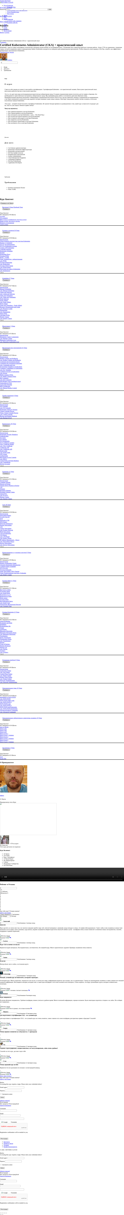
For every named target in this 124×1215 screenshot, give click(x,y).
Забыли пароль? (5, 1100)
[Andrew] (13, 792)
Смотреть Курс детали (7, 52)
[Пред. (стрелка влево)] (0, 1214)
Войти (2, 32)
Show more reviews (5, 1076)
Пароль (2, 1090)
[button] (7, 938)
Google (5, 1122)
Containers (3, 42)
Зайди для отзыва (5, 913)
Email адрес (3, 1087)
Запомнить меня (7, 1094)
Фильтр (13, 916)
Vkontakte (13, 1122)
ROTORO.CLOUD (6, 7)
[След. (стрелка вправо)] (2, 1214)
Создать (6, 32)
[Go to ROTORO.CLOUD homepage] (6, 2)
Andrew (2, 795)
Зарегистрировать (5, 1105)
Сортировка (15, 914)
